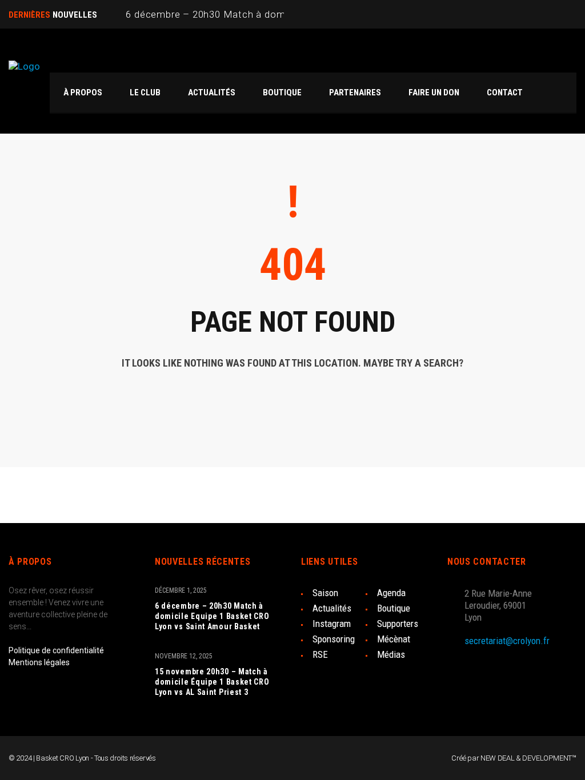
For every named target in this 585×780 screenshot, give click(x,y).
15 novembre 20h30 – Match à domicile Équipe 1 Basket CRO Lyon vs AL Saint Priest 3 (212, 682)
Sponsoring (333, 639)
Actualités (331, 608)
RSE (320, 654)
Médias (391, 654)
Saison (325, 592)
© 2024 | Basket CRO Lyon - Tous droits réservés (82, 758)
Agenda (391, 592)
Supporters (397, 623)
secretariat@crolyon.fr (507, 640)
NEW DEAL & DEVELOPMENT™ (528, 758)
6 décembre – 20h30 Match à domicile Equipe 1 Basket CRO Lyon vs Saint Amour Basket (212, 616)
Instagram (331, 623)
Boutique (393, 608)
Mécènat (393, 639)
